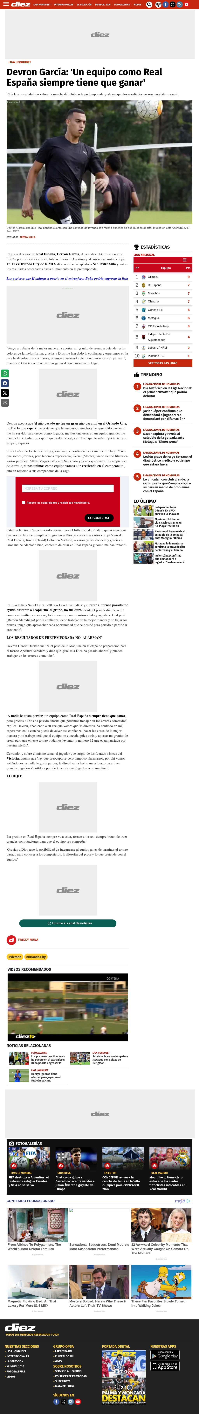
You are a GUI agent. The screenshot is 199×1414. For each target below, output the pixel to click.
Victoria (15, 957)
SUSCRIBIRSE (99, 518)
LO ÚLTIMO (145, 501)
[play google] (172, 1355)
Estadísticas (155, 247)
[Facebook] (56, 1402)
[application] (68, 1007)
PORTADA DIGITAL (116, 1346)
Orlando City (37, 957)
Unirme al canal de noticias (72, 923)
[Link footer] (20, 1327)
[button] (5, 373)
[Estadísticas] (158, 4)
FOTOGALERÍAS (29, 1143)
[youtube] (78, 1402)
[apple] (172, 1366)
